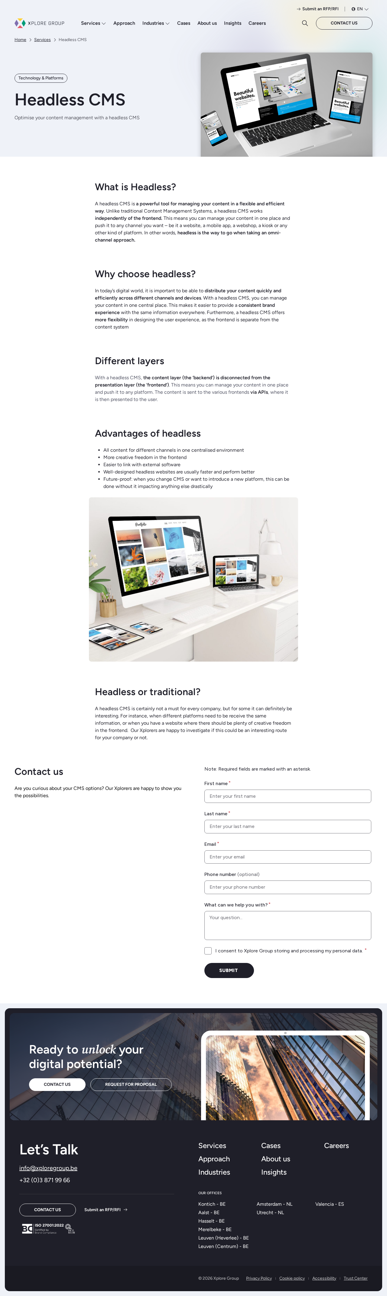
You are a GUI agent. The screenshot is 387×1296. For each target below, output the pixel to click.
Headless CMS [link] (73, 39)
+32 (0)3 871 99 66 (44, 1180)
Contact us (344, 23)
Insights (232, 23)
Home (20, 39)
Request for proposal (131, 1084)
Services (90, 23)
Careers (257, 23)
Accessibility (324, 1278)
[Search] (305, 23)
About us (207, 23)
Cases (183, 23)
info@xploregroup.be (48, 1168)
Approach (124, 23)
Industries (153, 23)
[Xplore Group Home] (39, 23)
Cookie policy (292, 1278)
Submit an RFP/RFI (102, 1209)
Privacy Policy (259, 1278)
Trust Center (356, 1278)
